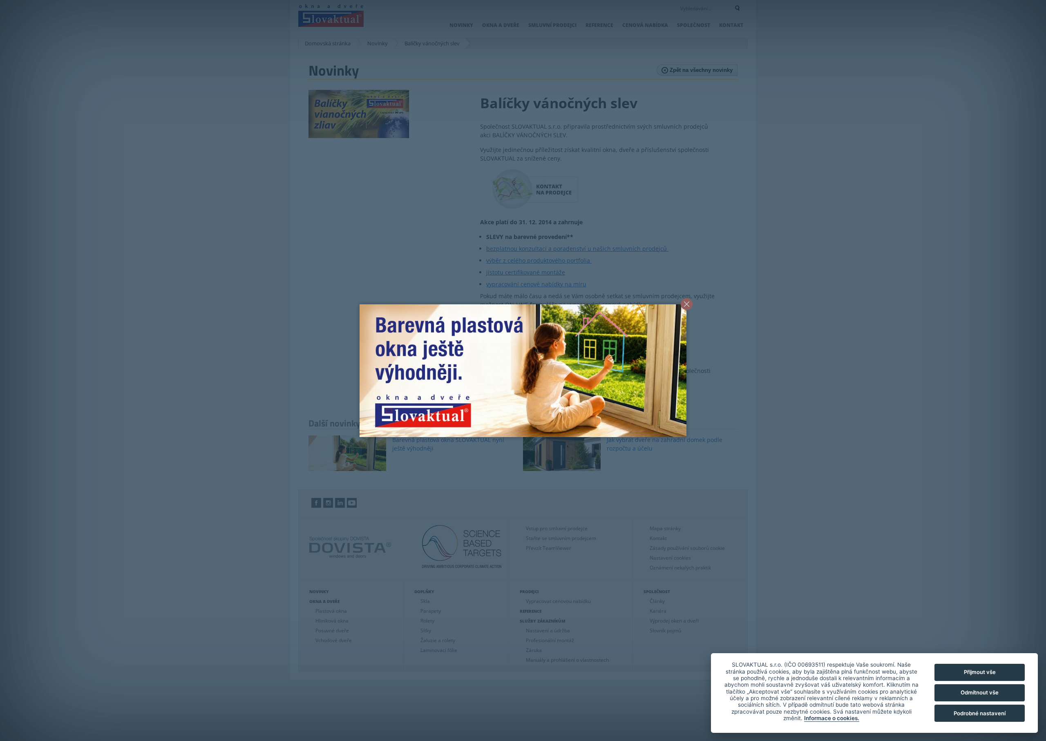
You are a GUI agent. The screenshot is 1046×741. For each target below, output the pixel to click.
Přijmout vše (980, 672)
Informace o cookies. (831, 718)
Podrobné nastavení (980, 713)
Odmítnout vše (980, 692)
